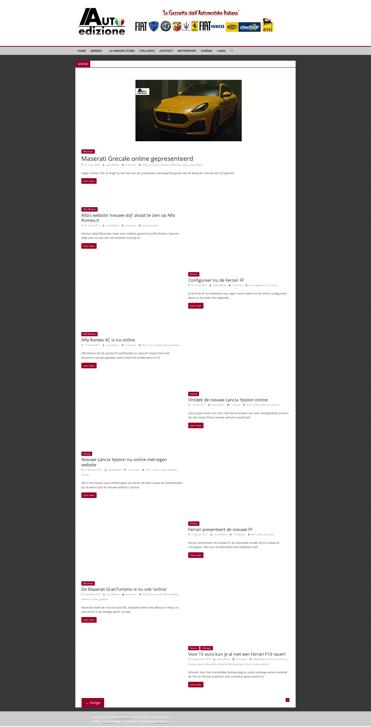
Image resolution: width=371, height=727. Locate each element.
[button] (232, 51)
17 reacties (239, 534)
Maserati (88, 151)
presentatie (196, 164)
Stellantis (147, 51)
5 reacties (130, 225)
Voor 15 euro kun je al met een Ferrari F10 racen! (237, 654)
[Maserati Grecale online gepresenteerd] (188, 82)
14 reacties (133, 469)
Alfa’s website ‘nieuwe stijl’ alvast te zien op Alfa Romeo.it (128, 217)
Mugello (222, 664)
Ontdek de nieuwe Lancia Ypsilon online (228, 400)
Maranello (211, 664)
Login (221, 51)
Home (82, 51)
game (201, 664)
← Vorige (92, 702)
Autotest (166, 51)
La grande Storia (122, 51)
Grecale (164, 164)
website (154, 225)
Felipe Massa (260, 659)
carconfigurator (257, 285)
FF (268, 285)
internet (85, 599)
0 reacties (237, 285)
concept (157, 345)
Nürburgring (235, 664)
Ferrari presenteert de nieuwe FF (220, 529)
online (185, 164)
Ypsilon (275, 404)
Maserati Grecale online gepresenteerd (137, 158)
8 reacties (130, 164)
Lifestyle (206, 648)
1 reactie (235, 404)
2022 (144, 164)
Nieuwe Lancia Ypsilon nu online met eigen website (124, 461)
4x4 (260, 534)
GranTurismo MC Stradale (163, 594)
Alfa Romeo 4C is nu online (108, 340)
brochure (154, 164)
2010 (145, 594)
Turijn (164, 469)
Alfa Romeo (89, 209)
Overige (206, 51)
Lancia (193, 393)
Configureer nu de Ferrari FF (216, 280)
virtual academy (260, 664)
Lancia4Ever (113, 164)
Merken (96, 51)
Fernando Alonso (277, 659)
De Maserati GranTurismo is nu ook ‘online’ (124, 589)
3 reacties (130, 345)
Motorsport (187, 51)
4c (150, 345)
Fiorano (192, 664)
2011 (144, 345)
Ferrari (193, 274)
